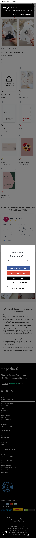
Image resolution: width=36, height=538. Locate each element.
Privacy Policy (20, 288)
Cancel (14, 14)
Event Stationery (6, 1)
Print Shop (13, 1)
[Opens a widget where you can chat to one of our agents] (29, 535)
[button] (31, 1)
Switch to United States (25, 14)
